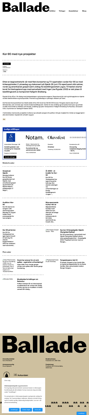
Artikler (52, 11)
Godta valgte (26, 409)
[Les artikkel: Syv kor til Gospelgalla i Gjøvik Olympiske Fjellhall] (66, 237)
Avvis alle (38, 409)
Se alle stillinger (10, 157)
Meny (84, 11)
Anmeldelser (73, 11)
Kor (4, 119)
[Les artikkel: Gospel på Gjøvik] (23, 181)
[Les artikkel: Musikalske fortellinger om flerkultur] (23, 284)
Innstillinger (81, 413)
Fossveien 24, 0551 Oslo (53, 360)
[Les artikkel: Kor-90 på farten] (23, 237)
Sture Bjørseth (7, 366)
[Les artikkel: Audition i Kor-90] (23, 211)
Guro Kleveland (7, 360)
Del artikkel (6, 63)
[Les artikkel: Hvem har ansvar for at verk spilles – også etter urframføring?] (23, 264)
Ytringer (62, 11)
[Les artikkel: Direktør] (57, 143)
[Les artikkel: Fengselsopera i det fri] (66, 264)
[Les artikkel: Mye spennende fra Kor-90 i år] (66, 211)
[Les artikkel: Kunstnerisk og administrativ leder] (35, 143)
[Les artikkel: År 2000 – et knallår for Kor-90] (66, 181)
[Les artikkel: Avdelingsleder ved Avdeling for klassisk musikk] (14, 143)
